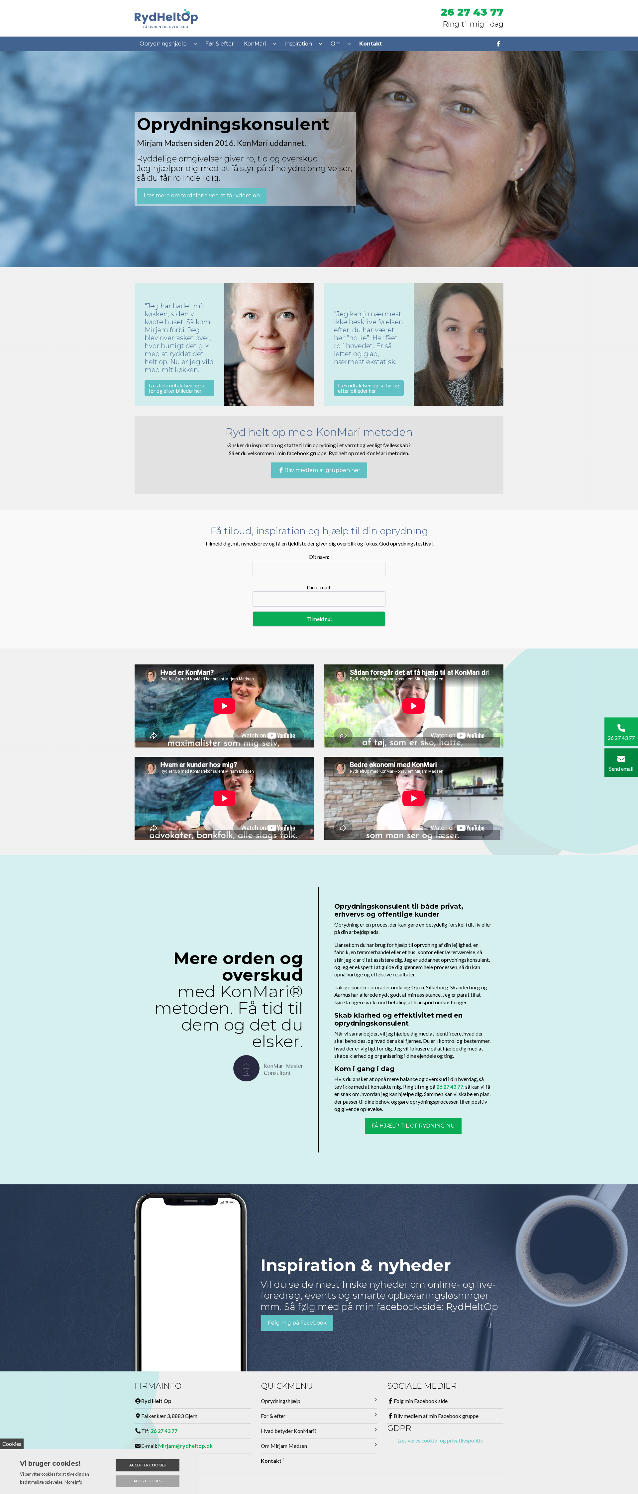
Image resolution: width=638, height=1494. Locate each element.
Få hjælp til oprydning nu (413, 1126)
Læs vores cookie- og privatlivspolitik (440, 1440)
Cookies (11, 1444)
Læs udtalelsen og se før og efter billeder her (368, 388)
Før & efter (273, 1416)
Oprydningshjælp (280, 1401)
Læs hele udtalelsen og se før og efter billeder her (177, 388)
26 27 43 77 (472, 12)
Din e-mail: (319, 587)
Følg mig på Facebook (297, 1323)
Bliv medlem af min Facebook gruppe (436, 1416)
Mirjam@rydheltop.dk (185, 1446)
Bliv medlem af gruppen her (322, 470)
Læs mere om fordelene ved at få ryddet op (202, 196)
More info (73, 1482)
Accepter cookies (147, 1465)
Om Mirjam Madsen (284, 1446)
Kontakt (271, 1460)
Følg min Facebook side (421, 1401)
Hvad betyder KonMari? (289, 1431)
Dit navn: (319, 556)
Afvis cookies (147, 1481)
